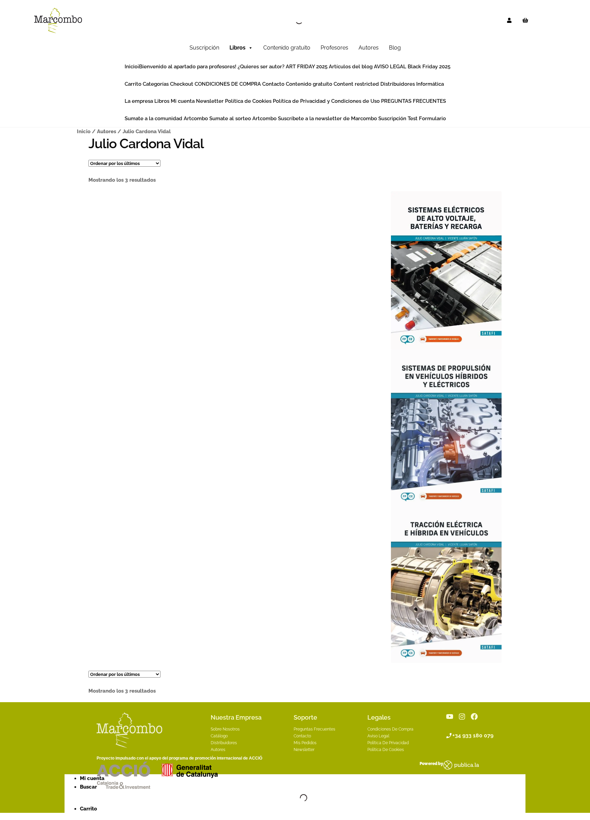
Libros (237, 47)
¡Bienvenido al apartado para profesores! (187, 67)
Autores (369, 47)
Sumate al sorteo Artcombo (243, 118)
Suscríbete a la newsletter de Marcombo (327, 118)
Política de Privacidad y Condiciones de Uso (326, 101)
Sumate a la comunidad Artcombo (166, 118)
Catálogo (219, 736)
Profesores (334, 47)
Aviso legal (378, 736)
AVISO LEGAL (390, 67)
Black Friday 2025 (429, 67)
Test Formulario (427, 118)
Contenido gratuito (286, 47)
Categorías (156, 84)
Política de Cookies (248, 101)
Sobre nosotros (225, 729)
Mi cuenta (183, 101)
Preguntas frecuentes (314, 729)
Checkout (181, 84)
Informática (430, 84)
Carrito (133, 84)
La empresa (139, 101)
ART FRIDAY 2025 (306, 67)
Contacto (273, 84)
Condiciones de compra (390, 729)
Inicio (131, 67)
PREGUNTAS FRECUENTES (413, 101)
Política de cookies (385, 749)
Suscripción (204, 47)
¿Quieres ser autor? (261, 67)
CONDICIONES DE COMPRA (228, 84)
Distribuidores (397, 84)
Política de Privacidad (388, 742)
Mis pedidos (305, 742)
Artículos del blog (351, 67)
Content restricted (356, 84)
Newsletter (210, 101)
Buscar (88, 787)
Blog (395, 47)
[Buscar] (293, 20)
